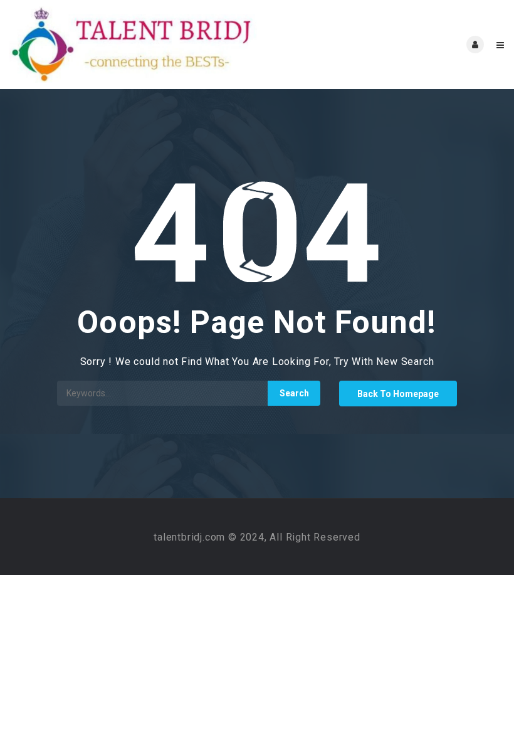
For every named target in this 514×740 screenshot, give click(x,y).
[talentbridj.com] (133, 44)
